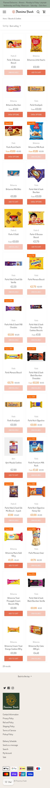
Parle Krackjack (36, 103)
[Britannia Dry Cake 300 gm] (36, 630)
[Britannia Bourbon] (13, 89)
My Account (7, 753)
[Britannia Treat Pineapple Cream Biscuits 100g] (13, 582)
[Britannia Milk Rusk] (36, 131)
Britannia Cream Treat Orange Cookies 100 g (13, 645)
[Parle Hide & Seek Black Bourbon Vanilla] (36, 582)
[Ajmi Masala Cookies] (13, 446)
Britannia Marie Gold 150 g (13, 552)
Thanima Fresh (21, 781)
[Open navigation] (4, 12)
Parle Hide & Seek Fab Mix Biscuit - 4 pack (13, 507)
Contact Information (10, 714)
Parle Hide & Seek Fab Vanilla (13, 279)
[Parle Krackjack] (36, 89)
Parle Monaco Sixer (36, 551)
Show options (13, 114)
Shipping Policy (8, 726)
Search (5, 749)
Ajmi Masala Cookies (13, 460)
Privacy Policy (8, 718)
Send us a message (10, 745)
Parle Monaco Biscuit (36, 277)
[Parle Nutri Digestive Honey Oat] (36, 491)
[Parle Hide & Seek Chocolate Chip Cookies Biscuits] (36, 308)
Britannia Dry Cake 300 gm (36, 645)
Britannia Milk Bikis (13, 187)
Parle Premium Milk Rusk (36, 462)
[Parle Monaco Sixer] (36, 536)
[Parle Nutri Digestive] (36, 404)
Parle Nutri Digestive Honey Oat (36, 507)
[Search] (38, 12)
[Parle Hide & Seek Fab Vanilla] (13, 263)
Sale (4, 757)
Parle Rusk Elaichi (13, 145)
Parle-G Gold (13, 232)
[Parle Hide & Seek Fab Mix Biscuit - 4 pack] (13, 491)
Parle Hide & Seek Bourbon (36, 188)
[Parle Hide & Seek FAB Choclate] (13, 308)
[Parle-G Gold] (13, 218)
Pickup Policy (8, 734)
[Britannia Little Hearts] (36, 43)
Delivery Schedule (10, 741)
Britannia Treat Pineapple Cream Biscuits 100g (13, 599)
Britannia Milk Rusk (36, 145)
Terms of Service (9, 730)
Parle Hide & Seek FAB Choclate (13, 324)
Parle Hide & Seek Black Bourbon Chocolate (36, 373)
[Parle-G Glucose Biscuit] (13, 43)
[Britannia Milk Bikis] (13, 173)
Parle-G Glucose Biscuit (13, 59)
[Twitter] (4, 687)
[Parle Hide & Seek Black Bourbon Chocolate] (36, 356)
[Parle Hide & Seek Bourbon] (36, 173)
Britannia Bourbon (13, 103)
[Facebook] (9, 687)
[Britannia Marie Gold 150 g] (13, 536)
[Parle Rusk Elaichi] (13, 131)
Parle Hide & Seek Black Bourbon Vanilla (36, 597)
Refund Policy (8, 722)
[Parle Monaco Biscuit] (36, 263)
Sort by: (6, 26)
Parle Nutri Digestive (36, 418)
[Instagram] (13, 687)
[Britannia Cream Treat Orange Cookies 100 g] (13, 630)
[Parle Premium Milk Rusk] (36, 446)
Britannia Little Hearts (36, 58)
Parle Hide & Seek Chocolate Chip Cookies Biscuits (36, 325)
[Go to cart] (44, 12)
